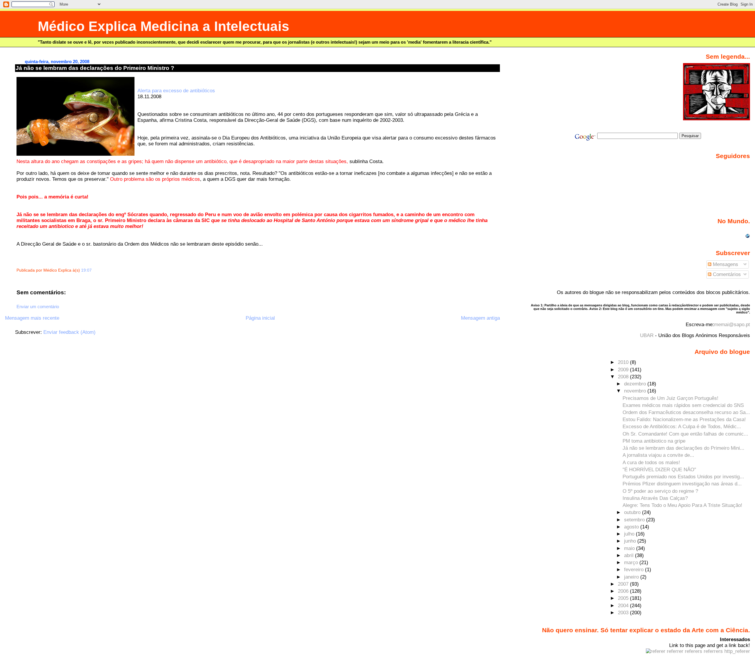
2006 (624, 591)
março (631, 562)
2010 (624, 362)
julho (630, 534)
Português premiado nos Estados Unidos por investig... (683, 476)
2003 (624, 612)
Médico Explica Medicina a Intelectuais (163, 26)
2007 (624, 584)
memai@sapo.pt (732, 324)
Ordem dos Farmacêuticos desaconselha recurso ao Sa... (686, 412)
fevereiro (634, 569)
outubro (633, 512)
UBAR (647, 335)
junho (630, 541)
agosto (632, 527)
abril (629, 555)
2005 (624, 598)
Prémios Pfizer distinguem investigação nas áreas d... (682, 484)
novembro (635, 391)
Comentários (726, 274)
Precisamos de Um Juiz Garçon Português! (670, 398)
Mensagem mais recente (32, 318)
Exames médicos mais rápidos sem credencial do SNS (683, 405)
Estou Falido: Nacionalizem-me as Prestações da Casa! (684, 419)
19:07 (86, 270)
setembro (635, 520)
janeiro (632, 577)
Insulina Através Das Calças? (655, 498)
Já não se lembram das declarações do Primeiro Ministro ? (95, 68)
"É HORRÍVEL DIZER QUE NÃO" (659, 469)
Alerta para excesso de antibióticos (176, 90)
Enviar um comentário (38, 306)
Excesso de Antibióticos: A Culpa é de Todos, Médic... (682, 426)
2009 (624, 369)
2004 (624, 605)
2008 (624, 377)
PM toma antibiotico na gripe (654, 441)
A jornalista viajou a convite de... (658, 455)
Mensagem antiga (480, 318)
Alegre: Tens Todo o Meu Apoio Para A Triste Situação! (682, 505)
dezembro (635, 384)
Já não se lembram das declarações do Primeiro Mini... (683, 448)
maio (630, 548)
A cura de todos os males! (651, 462)
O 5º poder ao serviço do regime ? (660, 491)
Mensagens (724, 264)
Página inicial (260, 318)
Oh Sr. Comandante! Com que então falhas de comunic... (685, 434)
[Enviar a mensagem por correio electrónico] (93, 270)
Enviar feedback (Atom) (69, 332)
